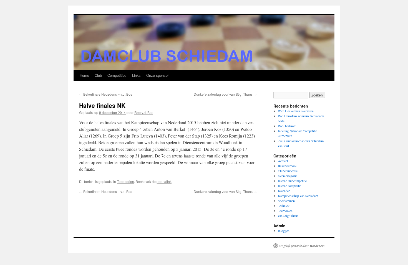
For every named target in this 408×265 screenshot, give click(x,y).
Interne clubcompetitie (292, 181)
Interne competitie (289, 186)
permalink (164, 181)
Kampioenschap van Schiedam (298, 195)
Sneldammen (286, 200)
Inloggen (283, 230)
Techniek (283, 205)
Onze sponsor (157, 75)
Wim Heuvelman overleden (296, 111)
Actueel (283, 161)
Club (98, 75)
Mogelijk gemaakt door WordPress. (302, 245)
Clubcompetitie (288, 171)
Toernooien (125, 181)
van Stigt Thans (288, 215)
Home (84, 75)
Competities (117, 75)
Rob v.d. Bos (143, 112)
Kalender (284, 190)
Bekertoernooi (287, 166)
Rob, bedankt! (287, 126)
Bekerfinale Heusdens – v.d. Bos (105, 94)
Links (136, 75)
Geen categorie (287, 176)
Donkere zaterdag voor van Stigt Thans (225, 94)
